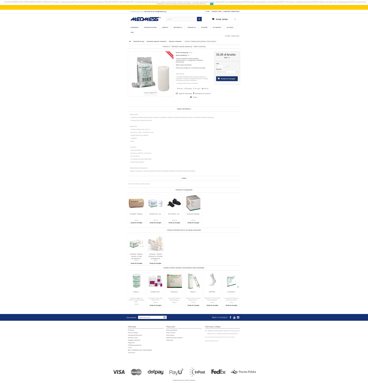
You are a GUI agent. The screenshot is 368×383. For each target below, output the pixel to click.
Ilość (217, 63)
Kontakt (227, 36)
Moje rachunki (170, 332)
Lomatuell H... (231, 292)
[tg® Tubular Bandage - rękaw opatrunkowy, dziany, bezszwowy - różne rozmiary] (193, 203)
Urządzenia (134, 27)
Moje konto (170, 327)
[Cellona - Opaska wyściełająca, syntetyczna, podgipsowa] (136, 281)
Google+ (197, 88)
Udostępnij (188, 88)
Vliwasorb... (174, 292)
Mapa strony (235, 36)
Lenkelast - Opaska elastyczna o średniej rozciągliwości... (155, 256)
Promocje (131, 330)
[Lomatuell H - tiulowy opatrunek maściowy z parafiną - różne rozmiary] (231, 281)
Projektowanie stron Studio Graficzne (184, 380)
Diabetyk (165, 27)
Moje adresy (170, 335)
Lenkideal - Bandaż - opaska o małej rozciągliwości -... (136, 256)
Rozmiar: (219, 69)
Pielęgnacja (192, 27)
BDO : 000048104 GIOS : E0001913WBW (140, 350)
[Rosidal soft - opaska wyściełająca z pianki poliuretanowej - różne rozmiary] (155, 203)
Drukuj (195, 97)
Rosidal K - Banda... (136, 214)
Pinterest (205, 88)
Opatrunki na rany (150, 27)
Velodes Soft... (155, 292)
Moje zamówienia (171, 330)
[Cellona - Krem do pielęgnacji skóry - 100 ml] (193, 281)
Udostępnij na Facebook (202, 93)
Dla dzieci (230, 27)
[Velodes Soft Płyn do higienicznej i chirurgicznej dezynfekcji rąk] (155, 281)
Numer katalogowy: (182, 52)
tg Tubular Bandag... (193, 214)
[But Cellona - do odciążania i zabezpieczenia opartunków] (174, 203)
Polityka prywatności (134, 345)
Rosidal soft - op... (155, 214)
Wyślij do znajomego (185, 93)
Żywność (204, 27)
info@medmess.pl (212, 341)
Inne (132, 32)
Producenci (131, 352)
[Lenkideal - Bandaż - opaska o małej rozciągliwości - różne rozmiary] (136, 243)
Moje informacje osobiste (174, 337)
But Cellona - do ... (174, 214)
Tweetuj (180, 88)
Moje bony (169, 340)
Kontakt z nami (216, 11)
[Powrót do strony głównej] (130, 41)
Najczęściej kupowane (135, 335)
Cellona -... (136, 292)
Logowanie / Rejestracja (231, 11)
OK (212, 4)
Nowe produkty (133, 332)
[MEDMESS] (147, 19)
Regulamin (131, 342)
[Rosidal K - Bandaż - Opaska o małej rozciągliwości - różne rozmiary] (136, 203)
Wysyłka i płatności (134, 340)
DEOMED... (212, 292)
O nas (207, 11)
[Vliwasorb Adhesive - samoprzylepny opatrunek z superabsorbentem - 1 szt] (174, 281)
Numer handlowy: (181, 55)
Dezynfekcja (177, 27)
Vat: (225, 57)
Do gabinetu (217, 27)
